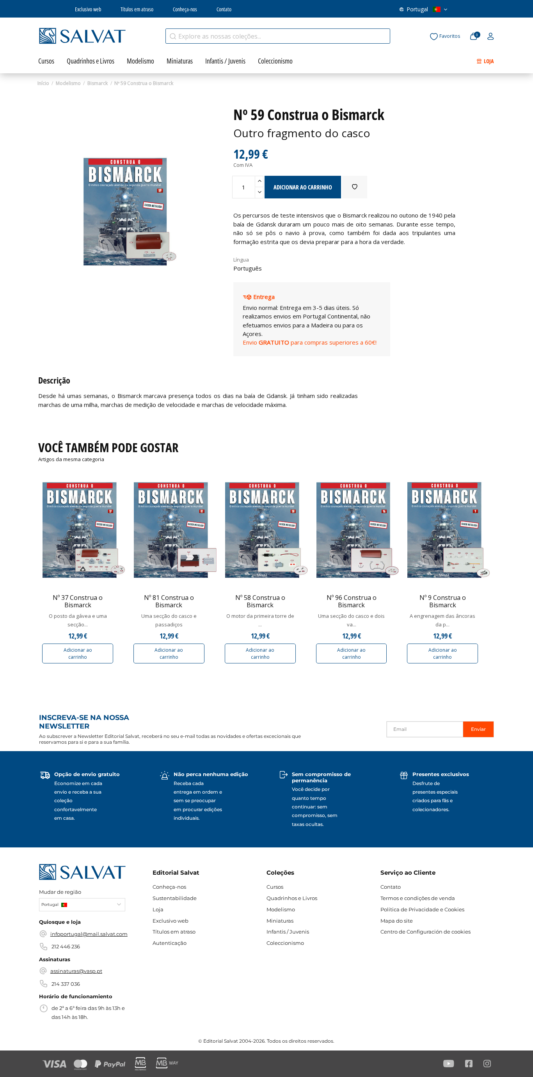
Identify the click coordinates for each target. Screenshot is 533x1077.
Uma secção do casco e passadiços (169, 620)
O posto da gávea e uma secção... (78, 620)
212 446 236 (66, 946)
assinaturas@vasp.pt (76, 971)
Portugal (417, 9)
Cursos (274, 887)
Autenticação (170, 943)
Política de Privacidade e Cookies (422, 909)
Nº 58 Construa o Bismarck (260, 601)
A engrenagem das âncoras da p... (442, 620)
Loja (158, 909)
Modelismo (280, 909)
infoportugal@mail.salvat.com (89, 934)
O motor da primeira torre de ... (260, 620)
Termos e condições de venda (417, 898)
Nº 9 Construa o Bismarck (442, 601)
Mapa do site (396, 921)
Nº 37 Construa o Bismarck (78, 601)
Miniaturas (279, 921)
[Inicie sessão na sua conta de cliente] (490, 36)
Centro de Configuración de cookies (425, 931)
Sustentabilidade (175, 898)
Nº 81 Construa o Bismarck (169, 601)
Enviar (478, 729)
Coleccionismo (285, 943)
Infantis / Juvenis (287, 931)
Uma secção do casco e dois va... (351, 620)
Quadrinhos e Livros (291, 898)
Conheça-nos (185, 9)
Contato (224, 9)
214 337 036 (66, 984)
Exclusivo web (88, 9)
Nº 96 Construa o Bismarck (352, 601)
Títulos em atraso (137, 9)
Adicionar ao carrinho (78, 653)
